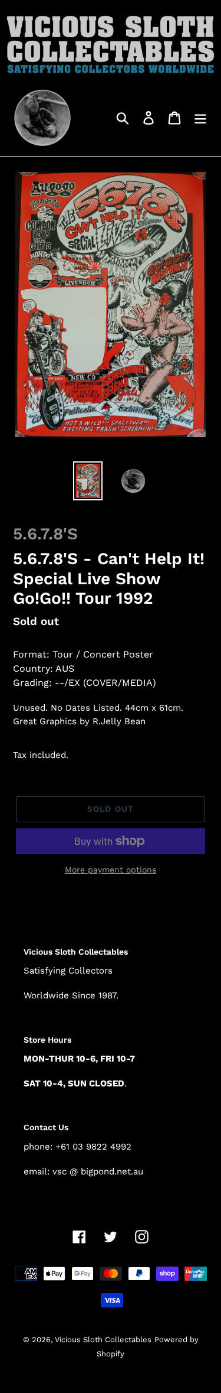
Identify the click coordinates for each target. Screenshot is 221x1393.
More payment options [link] (110, 869)
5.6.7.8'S (45, 533)
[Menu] (200, 117)
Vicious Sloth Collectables (103, 1339)
